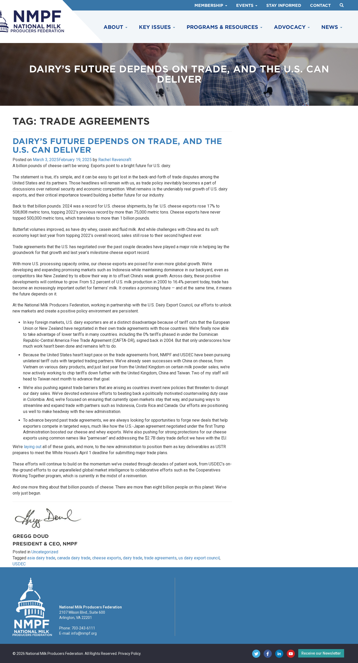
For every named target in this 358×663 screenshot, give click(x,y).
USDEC (19, 563)
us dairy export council (199, 557)
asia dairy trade (41, 557)
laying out (32, 446)
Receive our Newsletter (321, 653)
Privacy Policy (129, 653)
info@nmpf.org (84, 633)
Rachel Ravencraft (114, 159)
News (330, 27)
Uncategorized (44, 551)
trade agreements (160, 557)
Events (245, 5)
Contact (320, 5)
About (114, 27)
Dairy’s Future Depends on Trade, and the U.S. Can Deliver (117, 145)
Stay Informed (283, 5)
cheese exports (106, 557)
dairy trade (132, 557)
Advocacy (290, 27)
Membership (209, 5)
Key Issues (155, 27)
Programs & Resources (223, 27)
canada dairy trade (73, 557)
